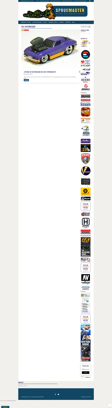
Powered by (82, 377)
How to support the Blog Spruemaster (80, 0)
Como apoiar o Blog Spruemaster (67, 0)
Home (37, 0)
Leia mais (26, 80)
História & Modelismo (37, 22)
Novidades (61, 22)
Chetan (8, 400)
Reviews (45, 22)
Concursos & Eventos (52, 22)
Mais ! (73, 22)
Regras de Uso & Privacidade (44, 0)
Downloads (68, 22)
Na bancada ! (26, 30)
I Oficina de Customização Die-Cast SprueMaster (40, 72)
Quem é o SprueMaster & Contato (55, 0)
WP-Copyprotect (13, 400)
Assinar (85, 372)
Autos (23, 30)
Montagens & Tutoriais (26, 22)
